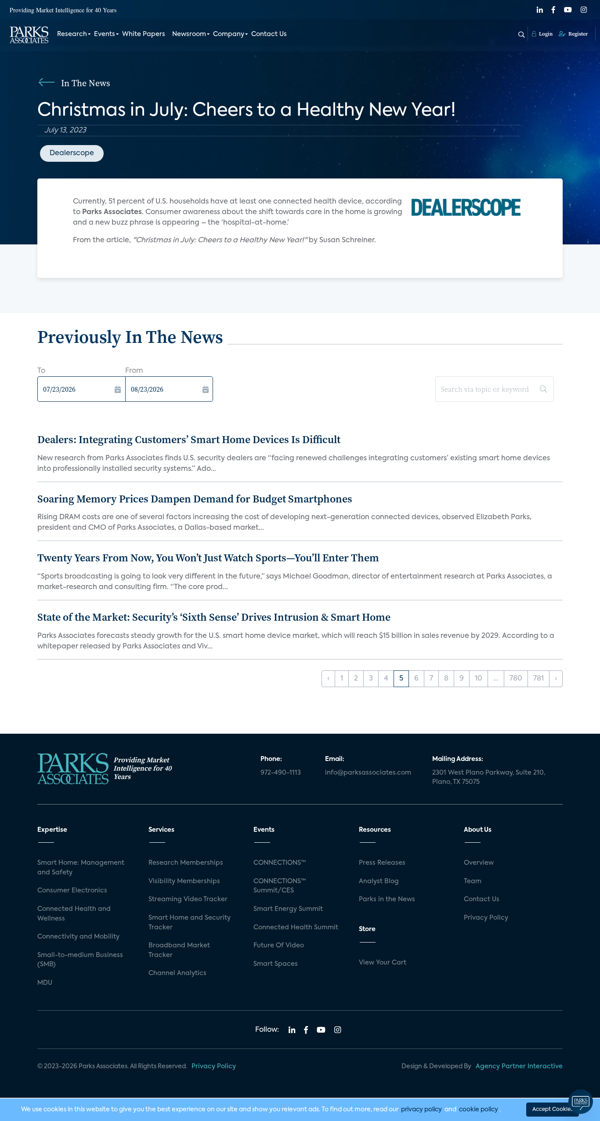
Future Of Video (278, 946)
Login (545, 33)
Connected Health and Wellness (74, 914)
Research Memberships (185, 863)
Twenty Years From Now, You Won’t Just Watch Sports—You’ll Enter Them (208, 557)
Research (72, 34)
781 (538, 678)
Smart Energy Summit (288, 909)
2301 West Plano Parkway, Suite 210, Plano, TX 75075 (488, 778)
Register (577, 33)
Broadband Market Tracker (179, 950)
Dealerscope (72, 153)
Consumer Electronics (72, 891)
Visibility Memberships (184, 881)
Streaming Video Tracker (188, 899)
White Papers (143, 34)
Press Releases (382, 863)
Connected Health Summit (295, 927)
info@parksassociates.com (368, 773)
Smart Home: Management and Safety (80, 868)
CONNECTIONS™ (279, 863)
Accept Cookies (552, 1109)
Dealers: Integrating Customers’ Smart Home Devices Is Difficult (188, 439)
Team (472, 881)
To (41, 371)
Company (228, 34)
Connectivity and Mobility (78, 937)
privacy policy (421, 1109)
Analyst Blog (379, 881)
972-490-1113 (280, 773)
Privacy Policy (486, 918)
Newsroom (189, 34)
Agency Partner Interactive (519, 1066)
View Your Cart (382, 963)
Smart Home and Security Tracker (189, 923)
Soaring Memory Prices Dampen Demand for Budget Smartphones (194, 498)
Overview (479, 863)
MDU (44, 983)
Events (104, 34)
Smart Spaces (275, 964)
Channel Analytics (177, 973)
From (134, 371)
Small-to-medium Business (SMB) (80, 960)
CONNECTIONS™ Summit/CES (279, 886)
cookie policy (478, 1109)
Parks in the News (387, 899)
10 (478, 678)
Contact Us (269, 34)
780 (516, 678)
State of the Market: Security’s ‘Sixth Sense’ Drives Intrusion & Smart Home (213, 617)
